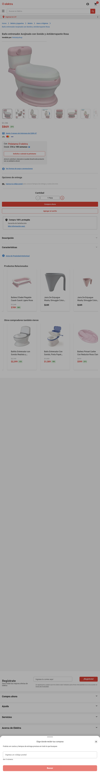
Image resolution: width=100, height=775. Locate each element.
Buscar (50, 768)
